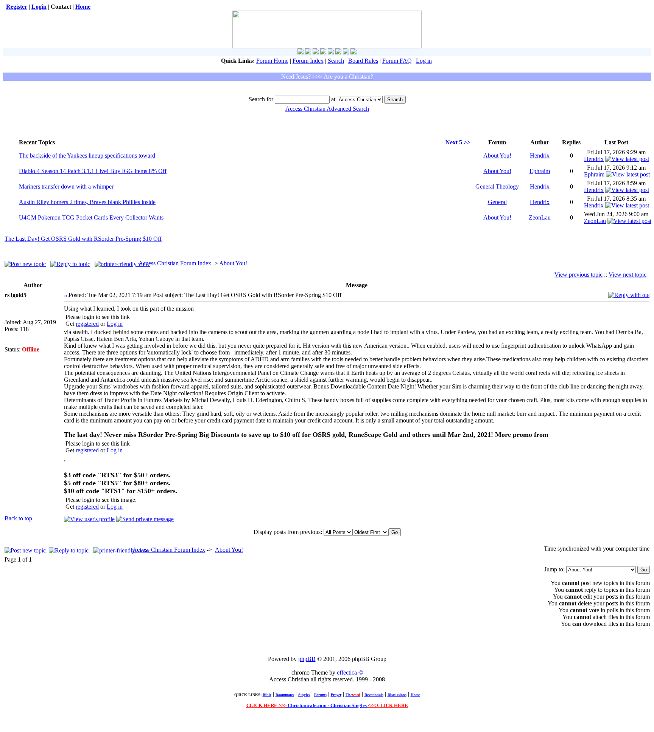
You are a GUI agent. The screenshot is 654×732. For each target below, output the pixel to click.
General (497, 202)
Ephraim (539, 171)
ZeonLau (540, 217)
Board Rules (363, 60)
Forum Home (272, 60)
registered (87, 323)
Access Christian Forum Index (175, 263)
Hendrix (540, 155)
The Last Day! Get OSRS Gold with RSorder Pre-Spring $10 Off (83, 238)
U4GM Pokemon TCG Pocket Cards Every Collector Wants (91, 217)
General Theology (497, 186)
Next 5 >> (457, 142)
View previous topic (578, 274)
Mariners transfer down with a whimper (66, 186)
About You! (497, 155)
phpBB (307, 659)
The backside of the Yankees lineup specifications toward (87, 155)
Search (336, 60)
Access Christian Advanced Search (327, 108)
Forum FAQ (397, 60)
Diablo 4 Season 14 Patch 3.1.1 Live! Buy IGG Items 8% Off (93, 171)
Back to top (18, 518)
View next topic (627, 274)
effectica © (350, 672)
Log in (424, 60)
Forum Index (308, 60)
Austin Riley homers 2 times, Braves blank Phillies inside (87, 202)
